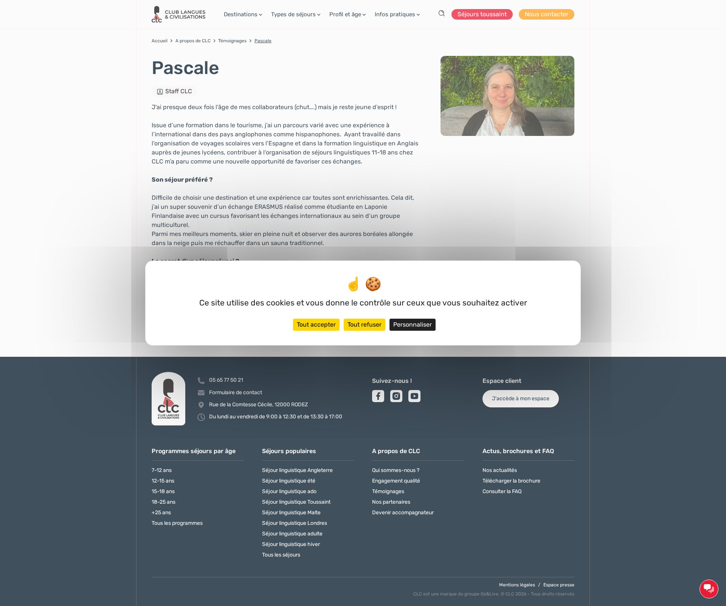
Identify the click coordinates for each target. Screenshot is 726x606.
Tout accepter (316, 324)
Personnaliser (412, 324)
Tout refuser (364, 324)
